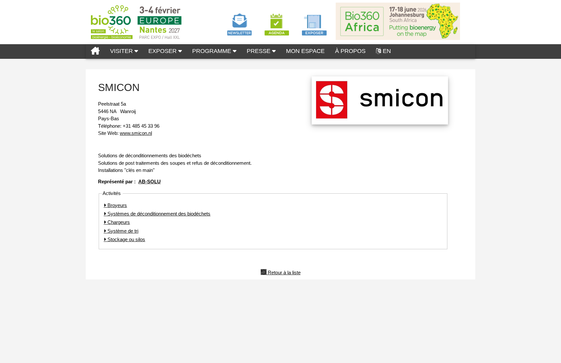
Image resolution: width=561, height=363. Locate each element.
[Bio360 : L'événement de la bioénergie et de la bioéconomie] (95, 51)
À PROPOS (350, 51)
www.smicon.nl (136, 133)
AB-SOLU (149, 181)
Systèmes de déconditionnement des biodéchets (158, 213)
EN (387, 51)
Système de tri (122, 231)
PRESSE (259, 51)
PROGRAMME (212, 51)
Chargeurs (118, 222)
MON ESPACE (305, 51)
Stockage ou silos (125, 239)
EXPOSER (163, 51)
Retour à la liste (284, 272)
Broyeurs (116, 205)
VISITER (122, 51)
